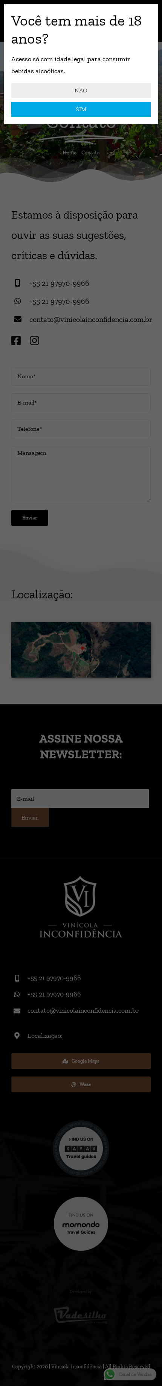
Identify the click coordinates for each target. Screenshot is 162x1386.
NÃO (81, 90)
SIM (81, 109)
